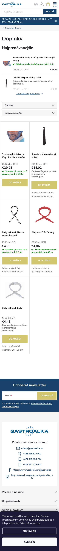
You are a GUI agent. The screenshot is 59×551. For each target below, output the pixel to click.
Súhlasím (29, 542)
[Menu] (55, 4)
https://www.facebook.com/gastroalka (32, 469)
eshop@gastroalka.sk (32, 448)
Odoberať (47, 395)
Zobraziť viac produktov (28, 93)
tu (39, 523)
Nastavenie (29, 531)
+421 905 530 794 (32, 459)
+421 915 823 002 (32, 453)
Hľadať (50, 11)
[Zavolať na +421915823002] (36, 4)
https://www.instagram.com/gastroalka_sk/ (32, 476)
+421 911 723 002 (32, 464)
